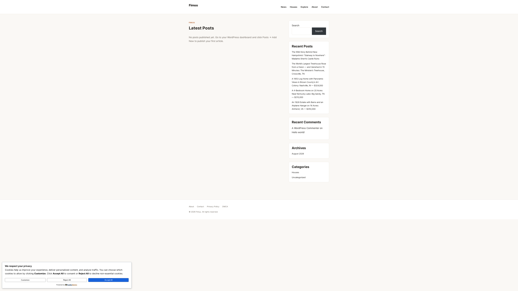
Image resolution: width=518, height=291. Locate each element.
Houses (293, 7)
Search (295, 25)
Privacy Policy (213, 206)
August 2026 (298, 154)
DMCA (225, 206)
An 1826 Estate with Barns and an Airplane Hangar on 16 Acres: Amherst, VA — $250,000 (307, 105)
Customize (25, 280)
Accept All (109, 280)
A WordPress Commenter (305, 128)
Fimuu (193, 5)
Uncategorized (299, 177)
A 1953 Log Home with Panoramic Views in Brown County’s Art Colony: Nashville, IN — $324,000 (307, 82)
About (315, 7)
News (283, 7)
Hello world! (298, 132)
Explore (304, 7)
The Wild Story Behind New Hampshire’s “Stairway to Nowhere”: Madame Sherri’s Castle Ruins (308, 55)
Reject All (67, 280)
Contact (325, 7)
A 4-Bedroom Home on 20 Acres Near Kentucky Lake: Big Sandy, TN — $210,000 (308, 93)
